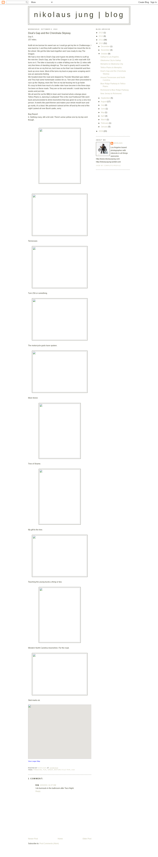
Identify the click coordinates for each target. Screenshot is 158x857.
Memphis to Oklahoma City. (111, 64)
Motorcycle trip (62, 770)
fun (45, 770)
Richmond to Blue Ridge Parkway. (114, 90)
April (103, 116)
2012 (101, 36)
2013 (101, 33)
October (104, 54)
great (50, 770)
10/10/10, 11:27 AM (48, 785)
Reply (37, 791)
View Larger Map (34, 761)
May (103, 112)
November (105, 50)
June (103, 109)
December (105, 46)
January (104, 127)
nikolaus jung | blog (79, 15)
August (104, 102)
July (103, 105)
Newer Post (33, 839)
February (105, 123)
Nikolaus (118, 143)
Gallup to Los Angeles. (109, 57)
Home (60, 839)
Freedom (37, 770)
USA (73, 770)
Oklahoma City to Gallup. (110, 60)
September (106, 98)
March (104, 120)
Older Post (87, 839)
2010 (101, 43)
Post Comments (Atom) (49, 843)
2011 (101, 40)
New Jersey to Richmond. (111, 93)
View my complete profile (108, 165)
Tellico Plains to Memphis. (111, 67)
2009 (101, 131)
